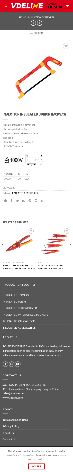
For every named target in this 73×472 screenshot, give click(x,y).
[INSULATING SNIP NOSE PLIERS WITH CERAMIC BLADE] (19, 243)
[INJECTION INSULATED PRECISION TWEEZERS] (54, 243)
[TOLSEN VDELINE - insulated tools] (36, 6)
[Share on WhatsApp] (5, 201)
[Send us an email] (11, 364)
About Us (8, 432)
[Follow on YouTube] (18, 364)
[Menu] (5, 6)
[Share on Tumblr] (42, 201)
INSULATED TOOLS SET (17, 295)
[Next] (70, 252)
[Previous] (2, 252)
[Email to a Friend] (24, 201)
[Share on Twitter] (18, 201)
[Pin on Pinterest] (30, 201)
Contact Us (9, 439)
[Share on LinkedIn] (36, 201)
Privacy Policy (11, 426)
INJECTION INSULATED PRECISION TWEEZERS (50, 267)
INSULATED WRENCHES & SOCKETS (25, 314)
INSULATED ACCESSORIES (41, 17)
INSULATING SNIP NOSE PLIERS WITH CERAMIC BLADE (19, 267)
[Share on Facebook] (11, 201)
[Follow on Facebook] (5, 364)
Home (22, 17)
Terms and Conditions (15, 419)
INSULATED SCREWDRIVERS (20, 308)
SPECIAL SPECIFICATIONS (19, 321)
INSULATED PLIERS (14, 301)
